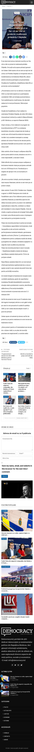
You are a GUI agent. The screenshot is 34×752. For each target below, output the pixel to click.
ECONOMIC (5, 594)
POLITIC (17, 13)
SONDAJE (6, 733)
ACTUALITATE (5, 566)
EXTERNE (4, 510)
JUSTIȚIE (6, 714)
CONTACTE (7, 736)
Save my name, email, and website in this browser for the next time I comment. (17, 469)
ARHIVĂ (6, 739)
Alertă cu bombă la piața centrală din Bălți (26, 355)
